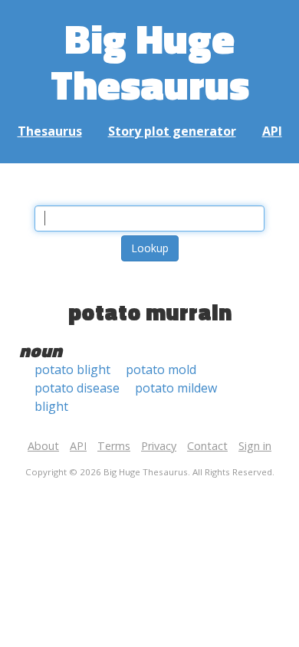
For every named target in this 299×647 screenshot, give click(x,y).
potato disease (77, 387)
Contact (207, 445)
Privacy (158, 445)
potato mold (161, 369)
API (272, 131)
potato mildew (176, 387)
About (43, 445)
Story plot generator (172, 131)
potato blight (72, 369)
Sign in (254, 445)
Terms (113, 445)
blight (51, 406)
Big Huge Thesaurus (150, 61)
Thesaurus (50, 131)
